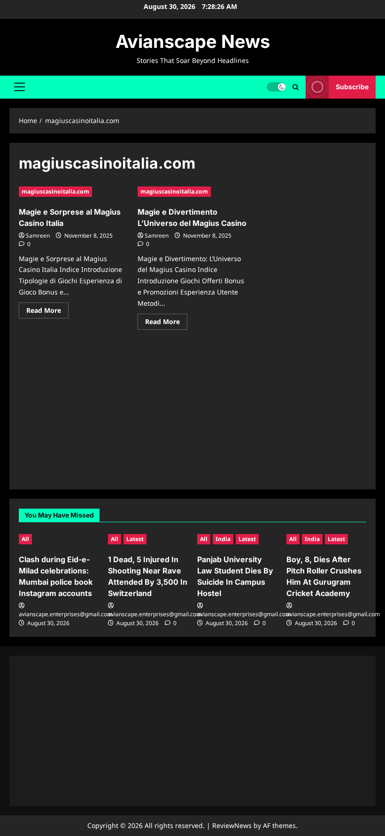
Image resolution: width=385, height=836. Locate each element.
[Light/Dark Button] (276, 87)
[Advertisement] (192, 414)
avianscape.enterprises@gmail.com (65, 614)
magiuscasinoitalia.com (55, 191)
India (223, 539)
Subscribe (352, 87)
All (25, 539)
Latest (135, 539)
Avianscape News (193, 41)
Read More (47, 311)
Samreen (38, 236)
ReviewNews (232, 825)
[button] (19, 87)
